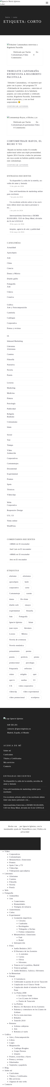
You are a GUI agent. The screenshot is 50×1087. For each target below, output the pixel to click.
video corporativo (26, 686)
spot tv (12, 680)
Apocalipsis (12, 253)
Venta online (12, 521)
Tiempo (10, 445)
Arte (9, 258)
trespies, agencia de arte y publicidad (25, 229)
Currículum (8, 755)
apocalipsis (13, 582)
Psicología (11, 404)
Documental (12, 469)
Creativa (10, 297)
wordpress (35, 697)
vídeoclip (13, 692)
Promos (10, 479)
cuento (29, 593)
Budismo (10, 417)
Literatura (11, 346)
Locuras (10, 383)
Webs (9, 502)
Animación (11, 453)
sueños (24, 680)
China (9, 263)
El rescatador (24, 544)
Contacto (7, 766)
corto (27, 588)
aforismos (27, 576)
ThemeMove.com (29, 829)
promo (36, 657)
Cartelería (11, 313)
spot (34, 674)
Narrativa (11, 365)
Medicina (11, 393)
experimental (14, 611)
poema (28, 651)
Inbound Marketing (15, 341)
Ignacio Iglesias (15, 622)
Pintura (10, 398)
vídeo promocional (17, 697)
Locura (12, 634)
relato (11, 674)
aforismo (12, 576)
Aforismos (11, 349)
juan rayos (13, 628)
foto (11, 617)
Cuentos (10, 354)
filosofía (29, 611)
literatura (28, 628)
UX (10, 686)
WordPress (11, 526)
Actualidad (11, 247)
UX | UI (10, 516)
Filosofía (10, 359)
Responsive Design (15, 510)
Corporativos (12, 458)
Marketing (11, 388)
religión (23, 674)
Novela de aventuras (17, 640)
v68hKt (13, 544)
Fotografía (11, 284)
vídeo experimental (31, 692)
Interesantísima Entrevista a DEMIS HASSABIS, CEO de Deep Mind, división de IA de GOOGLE (24, 218)
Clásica (10, 292)
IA (8, 336)
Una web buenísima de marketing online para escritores (25, 192)
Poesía (9, 375)
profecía (24, 657)
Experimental (28, 125)
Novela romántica (16, 645)
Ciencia (10, 268)
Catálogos (11, 318)
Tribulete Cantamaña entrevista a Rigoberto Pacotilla (24, 74)
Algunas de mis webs (18, 1082)
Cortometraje (14, 593)
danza (11, 599)
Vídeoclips (11, 495)
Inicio (7, 17)
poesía (12, 657)
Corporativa (12, 323)
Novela (10, 370)
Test (8, 440)
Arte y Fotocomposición (17, 307)
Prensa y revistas (14, 328)
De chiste (24, 599)
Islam (9, 427)
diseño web (14, 605)
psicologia (30, 663)
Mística (25, 634)
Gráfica (10, 305)
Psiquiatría (13, 669)
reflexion (28, 669)
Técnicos (10, 490)
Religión (10, 414)
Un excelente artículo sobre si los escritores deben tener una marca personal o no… (24, 205)
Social (9, 435)
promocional (14, 663)
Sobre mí (7, 751)
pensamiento (14, 651)
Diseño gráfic (12, 279)
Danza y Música (13, 273)
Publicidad (11, 409)
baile (27, 582)
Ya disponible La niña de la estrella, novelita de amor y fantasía (24, 182)
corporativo (14, 588)
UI (34, 680)
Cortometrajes (17, 55)
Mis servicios (8, 762)
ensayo (28, 605)
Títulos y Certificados (12, 758)
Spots (9, 484)
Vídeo (25, 55)
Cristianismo (12, 422)
